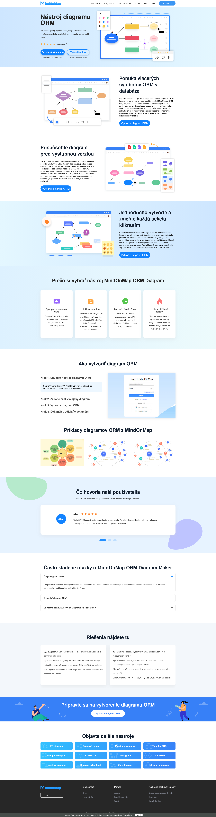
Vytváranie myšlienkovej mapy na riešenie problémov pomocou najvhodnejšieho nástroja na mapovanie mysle (138, 662)
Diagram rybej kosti (90, 764)
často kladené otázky (121, 797)
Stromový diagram (159, 764)
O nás (85, 793)
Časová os (90, 755)
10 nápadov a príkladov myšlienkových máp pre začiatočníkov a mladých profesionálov (139, 653)
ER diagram (56, 746)
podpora (117, 793)
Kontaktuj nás (88, 797)
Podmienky (153, 797)
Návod (137, 3)
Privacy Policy (127, 815)
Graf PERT (159, 755)
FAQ (146, 3)
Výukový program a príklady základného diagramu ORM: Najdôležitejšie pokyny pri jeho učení (73, 653)
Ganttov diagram (57, 764)
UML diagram (125, 764)
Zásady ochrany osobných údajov (161, 793)
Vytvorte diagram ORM (134, 123)
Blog (153, 3)
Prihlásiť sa (167, 3)
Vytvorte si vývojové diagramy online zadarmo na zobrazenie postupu (72, 660)
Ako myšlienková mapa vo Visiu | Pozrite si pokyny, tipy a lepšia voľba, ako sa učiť (141, 671)
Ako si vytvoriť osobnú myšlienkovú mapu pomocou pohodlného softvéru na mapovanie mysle (73, 671)
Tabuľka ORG (159, 746)
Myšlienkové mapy (125, 746)
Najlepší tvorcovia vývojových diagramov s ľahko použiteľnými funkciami (73, 665)
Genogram (125, 755)
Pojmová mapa (91, 746)
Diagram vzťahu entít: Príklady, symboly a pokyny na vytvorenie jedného (142, 677)
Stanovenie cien (124, 3)
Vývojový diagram (56, 755)
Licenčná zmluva (155, 801)
